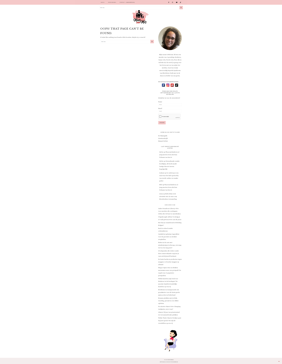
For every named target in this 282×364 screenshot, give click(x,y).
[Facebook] (163, 85)
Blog (102, 2)
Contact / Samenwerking (127, 2)
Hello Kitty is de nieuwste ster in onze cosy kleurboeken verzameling (168, 196)
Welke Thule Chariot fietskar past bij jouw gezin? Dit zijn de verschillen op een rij (169, 320)
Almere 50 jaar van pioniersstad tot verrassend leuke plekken (169, 313)
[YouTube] (172, 85)
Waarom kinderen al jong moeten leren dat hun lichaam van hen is (169, 154)
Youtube (177, 2)
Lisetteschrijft (163, 138)
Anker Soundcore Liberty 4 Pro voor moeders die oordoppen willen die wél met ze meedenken (169, 211)
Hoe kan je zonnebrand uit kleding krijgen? (169, 224)
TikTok (181, 2)
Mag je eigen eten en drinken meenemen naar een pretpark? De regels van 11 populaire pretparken (169, 271)
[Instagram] (167, 85)
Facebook (169, 2)
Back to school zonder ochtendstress (165, 230)
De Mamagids (162, 136)
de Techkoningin (173, 362)
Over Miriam (112, 2)
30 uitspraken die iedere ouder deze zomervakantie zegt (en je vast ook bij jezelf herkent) (168, 253)
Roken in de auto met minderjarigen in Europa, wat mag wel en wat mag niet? (169, 245)
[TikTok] (176, 85)
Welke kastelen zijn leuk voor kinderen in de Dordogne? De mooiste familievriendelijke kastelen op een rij (168, 283)
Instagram (173, 2)
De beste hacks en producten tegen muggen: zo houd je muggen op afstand (170, 261)
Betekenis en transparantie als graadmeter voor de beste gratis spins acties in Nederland (169, 292)
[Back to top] (279, 361)
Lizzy (161, 194)
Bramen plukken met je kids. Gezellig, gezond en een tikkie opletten (168, 300)
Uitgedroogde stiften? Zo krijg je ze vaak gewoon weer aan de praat (169, 218)
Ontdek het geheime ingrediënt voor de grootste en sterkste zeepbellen (168, 236)
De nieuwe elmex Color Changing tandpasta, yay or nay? (169, 308)
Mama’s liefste (163, 141)
